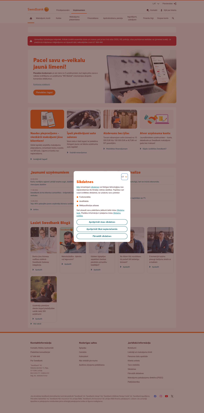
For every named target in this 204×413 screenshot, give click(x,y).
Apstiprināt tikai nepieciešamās (102, 229)
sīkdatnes (95, 187)
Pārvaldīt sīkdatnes (102, 236)
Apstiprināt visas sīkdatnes (102, 222)
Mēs (78, 187)
